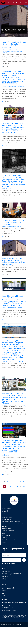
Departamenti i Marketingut (9, 49)
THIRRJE (22, 134)
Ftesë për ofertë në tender (9, 405)
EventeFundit (13, 226)
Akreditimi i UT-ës (6, 528)
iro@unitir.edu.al (14, 618)
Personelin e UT (16, 361)
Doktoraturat (19, 51)
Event (4, 226)
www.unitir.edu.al (7, 605)
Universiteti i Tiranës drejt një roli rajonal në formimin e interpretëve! (13, 222)
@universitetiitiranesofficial (9, 610)
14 (10, 486)
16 (17, 486)
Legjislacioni (5, 576)
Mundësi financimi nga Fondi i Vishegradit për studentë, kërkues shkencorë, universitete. (13, 260)
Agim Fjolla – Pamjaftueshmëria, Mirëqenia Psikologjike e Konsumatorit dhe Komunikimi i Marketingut (14, 45)
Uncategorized (5, 455)
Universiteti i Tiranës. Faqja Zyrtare (7, 608)
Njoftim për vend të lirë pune (9, 587)
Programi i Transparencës (8, 540)
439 (24, 486)
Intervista (4, 592)
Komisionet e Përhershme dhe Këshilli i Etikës (14, 524)
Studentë (13, 563)
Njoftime (4, 590)
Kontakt (4, 542)
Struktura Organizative (8, 530)
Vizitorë (6, 563)
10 (20, 481)
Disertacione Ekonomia (11, 86)
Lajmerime (5, 134)
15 (14, 486)
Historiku (4, 537)
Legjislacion (5, 526)
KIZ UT (4, 533)
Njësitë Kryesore (6, 519)
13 (7, 486)
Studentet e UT (16, 134)
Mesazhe (4, 593)
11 (23, 481)
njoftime (10, 134)
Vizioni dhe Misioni (7, 517)
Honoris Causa (6, 535)
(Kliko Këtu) (5, 513)
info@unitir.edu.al (7, 604)
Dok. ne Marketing (11, 51)
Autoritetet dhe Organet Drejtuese (11, 521)
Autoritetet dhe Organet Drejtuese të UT (12, 573)
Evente (8, 226)
